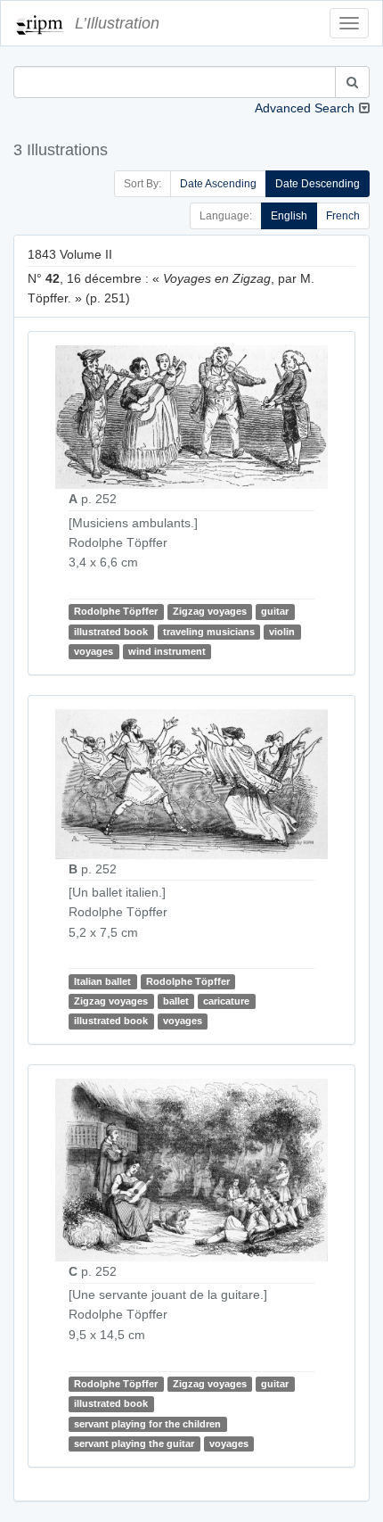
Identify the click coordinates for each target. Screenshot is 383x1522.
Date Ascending (218, 184)
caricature (226, 1001)
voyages (93, 651)
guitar (275, 611)
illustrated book (111, 631)
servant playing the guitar (134, 1443)
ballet (176, 1001)
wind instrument (167, 651)
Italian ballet (102, 981)
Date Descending (317, 184)
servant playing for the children (147, 1424)
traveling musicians (209, 631)
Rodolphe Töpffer (116, 611)
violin (282, 631)
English (289, 216)
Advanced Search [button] (304, 108)
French (343, 216)
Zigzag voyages (210, 611)
